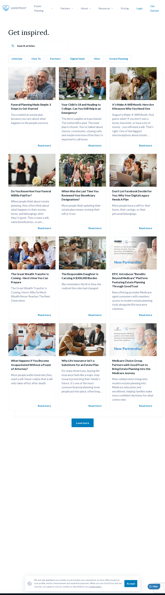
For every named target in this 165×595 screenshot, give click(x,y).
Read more (44, 145)
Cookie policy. (95, 586)
